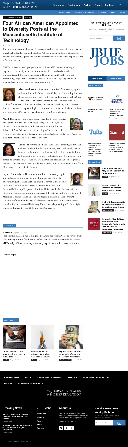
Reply (4, 247)
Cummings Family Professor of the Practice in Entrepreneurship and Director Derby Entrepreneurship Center (95, 149)
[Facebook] (71, 428)
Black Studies (107, 232)
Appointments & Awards (13, 17)
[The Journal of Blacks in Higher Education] (20, 5)
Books (34, 360)
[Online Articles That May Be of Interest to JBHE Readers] (14, 337)
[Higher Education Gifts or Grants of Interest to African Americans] (71, 337)
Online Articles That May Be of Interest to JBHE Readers (14, 354)
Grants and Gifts (65, 360)
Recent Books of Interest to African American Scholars (40, 354)
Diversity (27, 17)
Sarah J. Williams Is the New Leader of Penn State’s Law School (15, 416)
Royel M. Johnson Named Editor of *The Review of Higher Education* (17, 427)
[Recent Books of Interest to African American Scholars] (42, 337)
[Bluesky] (61, 428)
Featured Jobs (95, 85)
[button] (120, 5)
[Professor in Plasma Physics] (96, 99)
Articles (6, 360)
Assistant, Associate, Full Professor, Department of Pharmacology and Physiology (117, 114)
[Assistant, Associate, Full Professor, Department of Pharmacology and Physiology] (117, 99)
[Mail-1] (66, 428)
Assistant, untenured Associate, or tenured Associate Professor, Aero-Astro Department (117, 147)
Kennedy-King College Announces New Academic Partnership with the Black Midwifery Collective (113, 224)
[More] (67, 217)
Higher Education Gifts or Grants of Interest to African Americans (70, 354)
